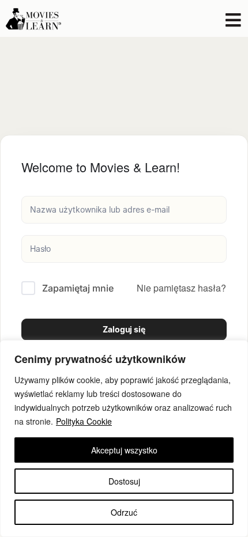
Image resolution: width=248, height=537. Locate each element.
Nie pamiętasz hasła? (181, 287)
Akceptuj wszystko (124, 450)
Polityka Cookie (84, 421)
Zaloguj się (124, 329)
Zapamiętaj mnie (78, 288)
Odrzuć (124, 512)
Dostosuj (124, 481)
